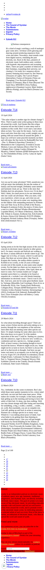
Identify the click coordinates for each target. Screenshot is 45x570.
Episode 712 (9, 237)
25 (7, 477)
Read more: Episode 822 (16, 100)
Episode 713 (9, 172)
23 (7, 473)
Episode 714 (9, 110)
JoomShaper (30, 551)
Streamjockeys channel (10, 535)
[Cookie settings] (4, 565)
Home (9, 23)
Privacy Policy (13, 34)
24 (7, 475)
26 (7, 480)
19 (7, 464)
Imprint (9, 32)
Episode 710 (9, 380)
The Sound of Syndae (16, 25)
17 (7, 459)
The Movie (11, 27)
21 (7, 468)
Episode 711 (9, 313)
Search (3, 549)
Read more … (6, 165)
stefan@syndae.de (13, 14)
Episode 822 (11, 39)
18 (7, 461)
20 (7, 466)
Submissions (12, 30)
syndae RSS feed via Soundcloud (14, 529)
